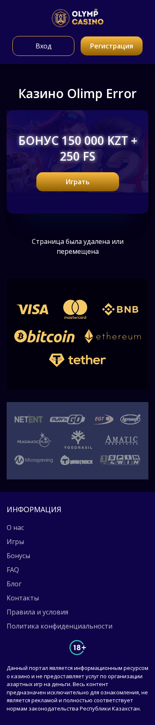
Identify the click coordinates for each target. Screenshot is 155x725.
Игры (15, 541)
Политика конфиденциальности (59, 626)
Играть (77, 181)
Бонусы (18, 555)
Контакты (23, 597)
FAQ (13, 569)
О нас (15, 527)
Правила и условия (37, 612)
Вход (44, 46)
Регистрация (111, 46)
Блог (14, 583)
